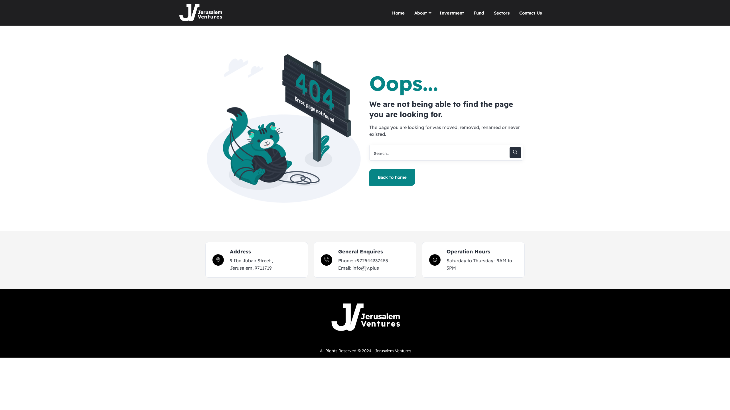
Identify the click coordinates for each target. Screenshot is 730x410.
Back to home (392, 177)
